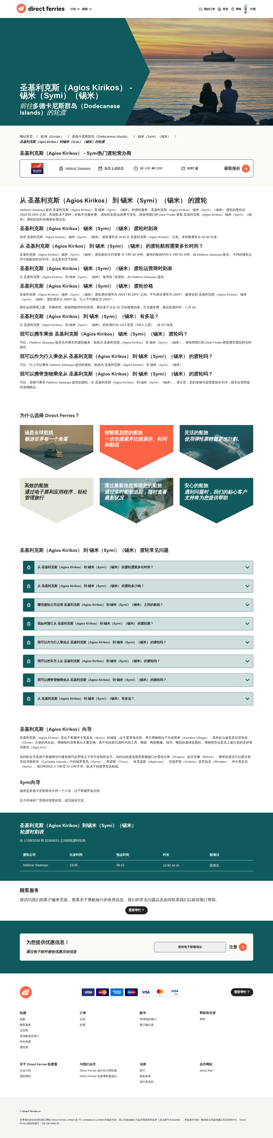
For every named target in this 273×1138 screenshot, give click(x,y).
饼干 (142, 1070)
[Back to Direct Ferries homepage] (41, 9)
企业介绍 (25, 1070)
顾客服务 (25, 1024)
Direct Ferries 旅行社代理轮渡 (98, 1070)
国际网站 (25, 1076)
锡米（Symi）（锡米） (154, 136)
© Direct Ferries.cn (30, 1111)
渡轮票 (24, 1047)
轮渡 (82, 1024)
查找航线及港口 (29, 1036)
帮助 (202, 1019)
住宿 (82, 1019)
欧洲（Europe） (52, 136)
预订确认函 (147, 1024)
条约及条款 (147, 1081)
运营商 (24, 1030)
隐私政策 (145, 1076)
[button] (138, 567)
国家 (22, 1019)
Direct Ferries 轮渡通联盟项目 (98, 1076)
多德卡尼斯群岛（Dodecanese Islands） (101, 136)
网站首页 (26, 136)
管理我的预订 (148, 1019)
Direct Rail (206, 1070)
